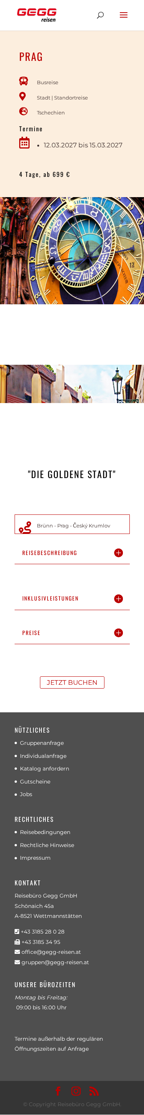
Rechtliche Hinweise (47, 845)
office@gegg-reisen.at (50, 951)
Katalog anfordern (44, 768)
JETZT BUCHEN (72, 682)
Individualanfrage (43, 756)
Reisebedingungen (45, 832)
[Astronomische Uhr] (72, 302)
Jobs (26, 794)
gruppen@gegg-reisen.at (54, 962)
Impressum (35, 857)
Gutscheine (35, 781)
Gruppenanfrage (42, 743)
